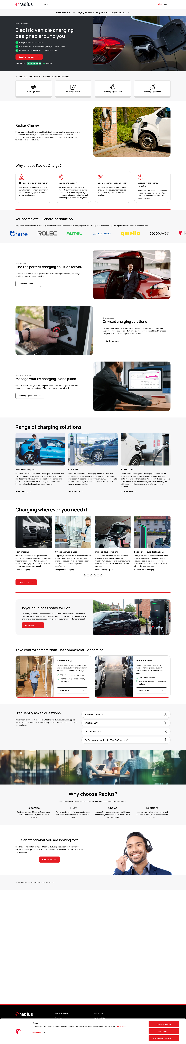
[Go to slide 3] (91, 575)
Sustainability (99, 1018)
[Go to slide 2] (88, 575)
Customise (162, 1031)
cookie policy (121, 1026)
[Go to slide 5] (98, 575)
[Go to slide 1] (84, 575)
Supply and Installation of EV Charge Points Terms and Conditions (35, 882)
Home (17, 24)
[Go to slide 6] (101, 575)
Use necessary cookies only (163, 1038)
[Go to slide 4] (94, 575)
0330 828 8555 (28, 722)
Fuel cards (59, 1018)
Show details (37, 1032)
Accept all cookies (164, 1024)
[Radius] (24, 4)
